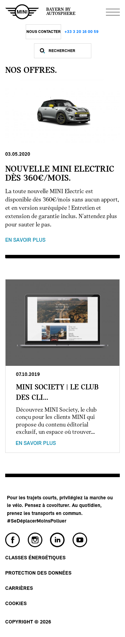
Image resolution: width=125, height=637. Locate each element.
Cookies (16, 603)
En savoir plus (25, 240)
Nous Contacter (43, 32)
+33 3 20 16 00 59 (82, 32)
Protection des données (38, 573)
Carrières (19, 588)
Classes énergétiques (35, 558)
